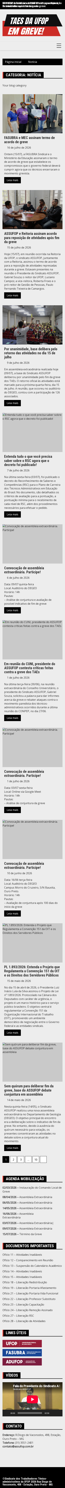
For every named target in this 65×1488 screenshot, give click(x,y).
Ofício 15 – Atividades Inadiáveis (22, 1277)
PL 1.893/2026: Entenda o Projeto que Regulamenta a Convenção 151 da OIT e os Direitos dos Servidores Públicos (32, 971)
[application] (32, 1399)
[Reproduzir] (6, 1413)
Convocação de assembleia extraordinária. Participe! (24, 570)
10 (35, 1159)
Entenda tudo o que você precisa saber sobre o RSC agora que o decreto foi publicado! (28, 460)
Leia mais (12, 180)
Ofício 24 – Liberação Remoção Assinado (27, 1310)
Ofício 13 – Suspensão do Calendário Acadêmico (32, 1266)
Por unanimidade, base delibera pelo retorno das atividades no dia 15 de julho (30, 353)
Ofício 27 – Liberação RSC (18, 1316)
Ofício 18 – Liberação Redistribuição (24, 1282)
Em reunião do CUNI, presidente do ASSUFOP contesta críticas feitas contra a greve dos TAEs (29, 668)
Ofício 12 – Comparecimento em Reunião (27, 1260)
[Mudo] (52, 1413)
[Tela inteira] (58, 1413)
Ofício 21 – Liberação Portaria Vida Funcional (30, 1293)
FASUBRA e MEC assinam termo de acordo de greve (29, 140)
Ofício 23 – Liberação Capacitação (23, 1304)
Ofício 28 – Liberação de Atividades (24, 1321)
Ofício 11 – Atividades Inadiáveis (22, 1255)
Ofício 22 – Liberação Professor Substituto (29, 1299)
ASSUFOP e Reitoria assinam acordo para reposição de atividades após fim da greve (32, 5)
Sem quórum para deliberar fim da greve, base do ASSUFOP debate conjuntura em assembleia (29, 1090)
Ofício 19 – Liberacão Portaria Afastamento (29, 1288)
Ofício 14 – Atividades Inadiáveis (22, 1271)
